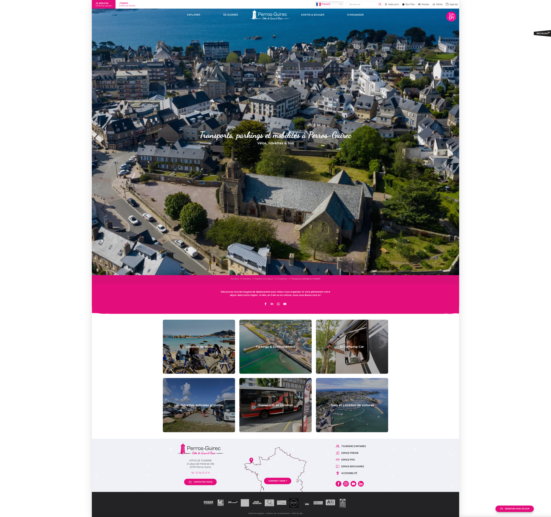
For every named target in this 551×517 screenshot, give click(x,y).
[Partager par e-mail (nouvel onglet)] (285, 304)
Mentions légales (256, 513)
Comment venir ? (277, 481)
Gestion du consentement (278, 513)
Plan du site (297, 513)
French (325, 3)
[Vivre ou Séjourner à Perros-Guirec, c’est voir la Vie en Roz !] (270, 15)
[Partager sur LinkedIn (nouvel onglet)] (272, 304)
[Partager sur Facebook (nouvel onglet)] (265, 304)
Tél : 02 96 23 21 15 (200, 472)
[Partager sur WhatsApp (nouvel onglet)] (278, 304)
